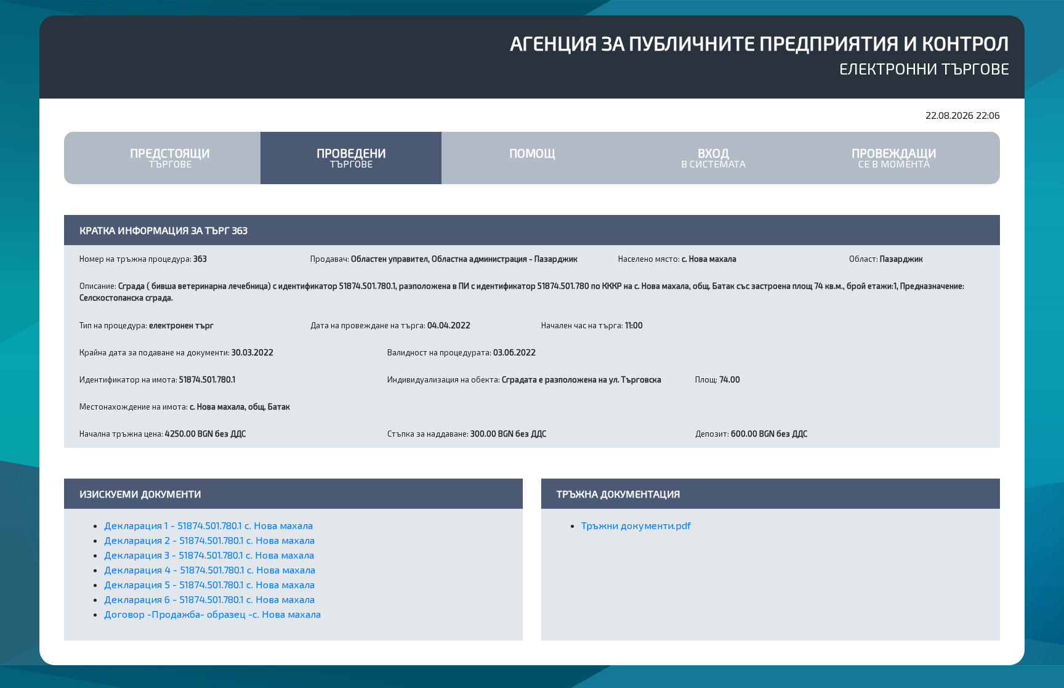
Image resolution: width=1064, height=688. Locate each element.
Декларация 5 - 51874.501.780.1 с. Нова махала (209, 584)
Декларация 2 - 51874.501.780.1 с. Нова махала (209, 540)
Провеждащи (894, 157)
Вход (713, 157)
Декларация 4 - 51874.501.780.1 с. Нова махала (209, 569)
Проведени (351, 157)
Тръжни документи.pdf (636, 525)
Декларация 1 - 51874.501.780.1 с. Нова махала (208, 525)
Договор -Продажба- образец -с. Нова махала (212, 614)
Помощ (532, 153)
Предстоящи (170, 157)
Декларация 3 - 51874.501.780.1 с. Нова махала (209, 555)
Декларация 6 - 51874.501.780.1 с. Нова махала (209, 599)
